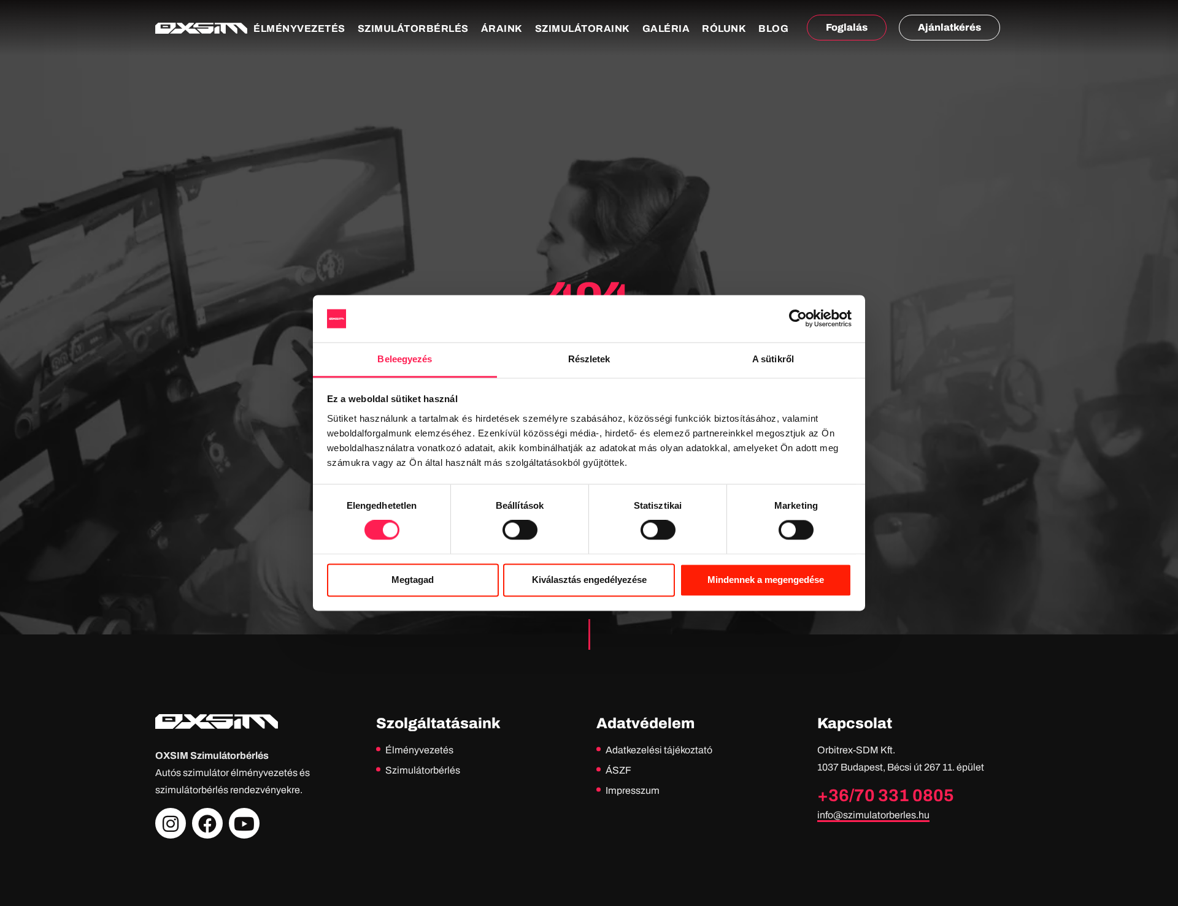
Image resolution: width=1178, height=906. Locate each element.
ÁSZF (618, 770)
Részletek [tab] (589, 359)
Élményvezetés (299, 28)
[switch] (519, 530)
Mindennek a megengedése (765, 579)
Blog (773, 28)
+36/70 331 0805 (885, 795)
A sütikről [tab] (773, 359)
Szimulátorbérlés (413, 28)
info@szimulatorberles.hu (873, 815)
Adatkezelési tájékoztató (659, 750)
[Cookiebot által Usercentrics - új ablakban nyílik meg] (798, 319)
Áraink (502, 28)
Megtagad (412, 579)
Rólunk (724, 28)
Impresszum (633, 790)
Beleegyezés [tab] (404, 359)
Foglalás (847, 27)
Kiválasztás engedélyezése (589, 579)
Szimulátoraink (582, 28)
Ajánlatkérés (949, 27)
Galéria (666, 28)
